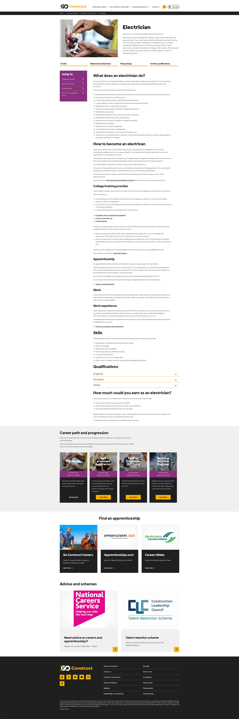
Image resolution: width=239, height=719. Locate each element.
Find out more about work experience (110, 326)
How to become (73, 84)
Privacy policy (148, 683)
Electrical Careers (120, 253)
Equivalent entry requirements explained (111, 215)
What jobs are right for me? (89, 13)
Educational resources (140, 7)
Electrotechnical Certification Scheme (120, 180)
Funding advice (101, 221)
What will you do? (73, 79)
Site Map (146, 666)
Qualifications (73, 88)
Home (61, 13)
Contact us (155, 7)
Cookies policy (148, 688)
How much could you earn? (73, 94)
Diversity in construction (112, 677)
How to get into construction (119, 7)
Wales (135, 385)
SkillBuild (107, 688)
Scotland (135, 379)
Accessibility (147, 677)
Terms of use (147, 672)
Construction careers (99, 7)
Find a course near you (104, 218)
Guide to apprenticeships (105, 284)
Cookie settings (148, 694)
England (135, 374)
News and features (110, 683)
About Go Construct (111, 666)
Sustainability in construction (114, 694)
